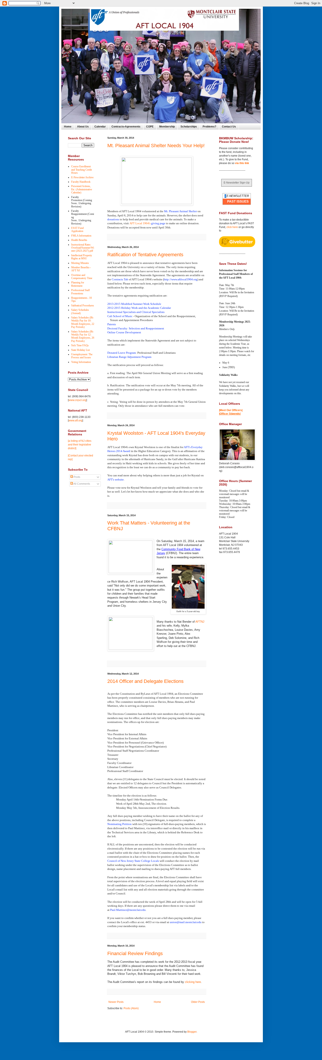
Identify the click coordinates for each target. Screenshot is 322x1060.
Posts (76, 477)
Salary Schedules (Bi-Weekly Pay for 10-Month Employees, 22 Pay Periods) (82, 322)
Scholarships (188, 126)
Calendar (100, 126)
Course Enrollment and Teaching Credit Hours (81, 169)
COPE (150, 126)
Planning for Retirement (77, 284)
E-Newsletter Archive (82, 177)
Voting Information (81, 362)
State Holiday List (80, 350)
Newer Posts (116, 1001)
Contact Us (229, 126)
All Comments (81, 483)
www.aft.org (75, 420)
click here (232, 227)
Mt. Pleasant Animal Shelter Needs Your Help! (156, 145)
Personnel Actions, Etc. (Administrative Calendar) (81, 189)
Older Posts (198, 1001)
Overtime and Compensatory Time (81, 277)
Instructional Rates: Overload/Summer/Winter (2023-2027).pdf (82, 248)
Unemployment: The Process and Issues (81, 356)
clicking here (193, 982)
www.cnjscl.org (77, 400)
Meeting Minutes (80, 263)
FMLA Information (81, 235)
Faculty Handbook (80, 181)
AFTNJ (199, 621)
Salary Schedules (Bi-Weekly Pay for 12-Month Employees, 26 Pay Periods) (82, 336)
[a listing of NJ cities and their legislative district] (79, 444)
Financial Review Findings (135, 953)
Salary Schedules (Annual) (80, 311)
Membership (167, 126)
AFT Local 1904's (147, 223)
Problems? (209, 126)
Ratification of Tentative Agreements (145, 254)
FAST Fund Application (77, 229)
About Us (83, 126)
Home (67, 126)
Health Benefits (79, 240)
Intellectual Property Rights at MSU (81, 257)
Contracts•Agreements (125, 126)
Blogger (191, 1031)
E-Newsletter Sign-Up (236, 182)
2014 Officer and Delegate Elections (145, 681)
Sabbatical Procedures (82, 305)
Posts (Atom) (131, 1008)
